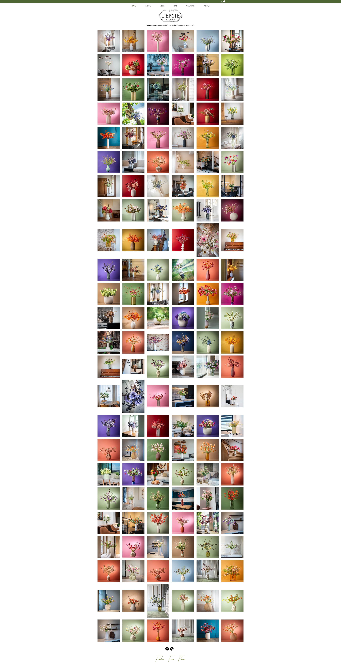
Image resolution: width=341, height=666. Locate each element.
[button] (223, 1)
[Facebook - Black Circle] (167, 649)
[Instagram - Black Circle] (172, 649)
